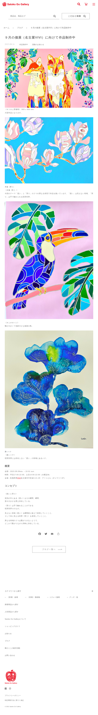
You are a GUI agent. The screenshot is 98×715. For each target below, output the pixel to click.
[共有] (58, 534)
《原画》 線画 (12, 597)
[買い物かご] (86, 4)
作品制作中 (23, 44)
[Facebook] (40, 534)
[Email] (52, 534)
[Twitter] (46, 534)
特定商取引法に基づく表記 (14, 700)
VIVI (19, 478)
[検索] (79, 4)
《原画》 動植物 (33, 597)
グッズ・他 (73, 597)
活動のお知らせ (38, 44)
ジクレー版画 (55, 597)
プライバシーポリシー (13, 695)
